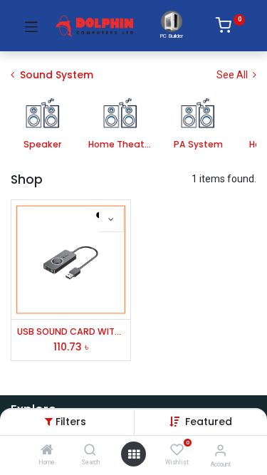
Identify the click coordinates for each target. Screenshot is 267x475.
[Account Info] (220, 450)
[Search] (90, 450)
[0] (230, 28)
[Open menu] (134, 454)
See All (233, 74)
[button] (208, 421)
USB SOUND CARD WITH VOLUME (71, 331)
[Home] (47, 450)
